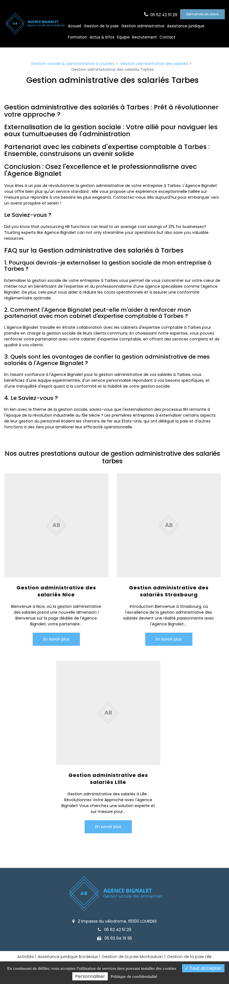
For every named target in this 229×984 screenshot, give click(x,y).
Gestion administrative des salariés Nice (56, 591)
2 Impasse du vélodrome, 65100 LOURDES (117, 921)
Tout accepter (205, 968)
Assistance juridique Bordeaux (68, 956)
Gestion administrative (142, 26)
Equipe (123, 37)
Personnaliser (90, 976)
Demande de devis (202, 14)
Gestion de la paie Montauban (132, 956)
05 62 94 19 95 (117, 938)
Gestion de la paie (101, 26)
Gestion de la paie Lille (189, 956)
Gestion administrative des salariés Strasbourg (168, 591)
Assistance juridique (185, 26)
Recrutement (144, 37)
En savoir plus (56, 639)
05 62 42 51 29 (117, 929)
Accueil (74, 26)
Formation (77, 37)
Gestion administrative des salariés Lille (108, 779)
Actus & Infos (102, 37)
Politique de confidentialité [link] (134, 976)
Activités (25, 956)
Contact (167, 37)
